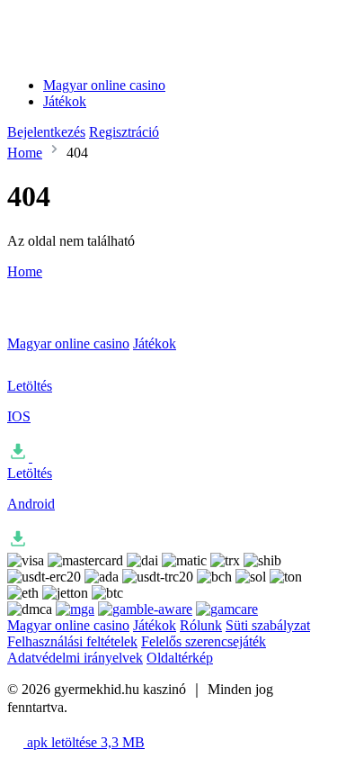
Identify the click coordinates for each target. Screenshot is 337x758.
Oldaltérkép (179, 657)
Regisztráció (124, 132)
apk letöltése (84, 742)
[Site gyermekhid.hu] (93, 54)
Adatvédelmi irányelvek (75, 657)
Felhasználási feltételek (72, 641)
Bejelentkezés (46, 132)
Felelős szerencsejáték (203, 641)
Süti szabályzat (268, 625)
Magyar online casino (104, 85)
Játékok (64, 101)
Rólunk (201, 625)
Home (24, 152)
